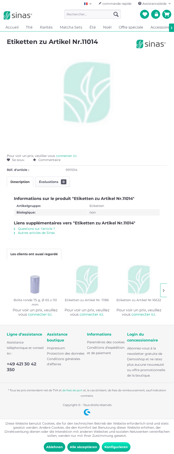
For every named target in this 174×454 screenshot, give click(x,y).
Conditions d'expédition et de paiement (105, 350)
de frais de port (72, 390)
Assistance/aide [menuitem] (154, 4)
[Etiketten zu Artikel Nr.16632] (138, 279)
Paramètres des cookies (106, 342)
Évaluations (52, 182)
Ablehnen (54, 447)
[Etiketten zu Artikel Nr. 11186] (87, 279)
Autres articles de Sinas (36, 233)
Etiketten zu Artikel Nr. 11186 (87, 300)
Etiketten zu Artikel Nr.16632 (138, 300)
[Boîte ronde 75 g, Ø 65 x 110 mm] (35, 279)
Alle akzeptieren (83, 447)
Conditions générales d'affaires (63, 361)
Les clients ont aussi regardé (34, 254)
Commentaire (48, 160)
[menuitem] (92, 14)
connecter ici (66, 156)
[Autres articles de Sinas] (151, 46)
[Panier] (166, 14)
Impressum (56, 348)
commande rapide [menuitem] (116, 4)
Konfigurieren (116, 447)
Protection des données (66, 353)
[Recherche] (116, 14)
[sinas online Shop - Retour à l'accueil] (18, 15)
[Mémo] (144, 14)
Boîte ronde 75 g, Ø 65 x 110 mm (35, 302)
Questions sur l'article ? (36, 229)
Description (20, 182)
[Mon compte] (155, 14)
